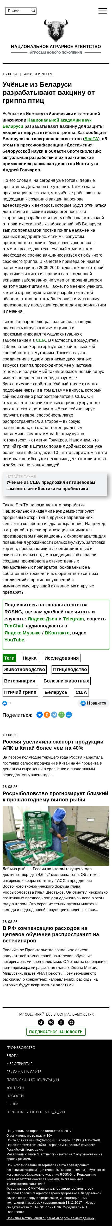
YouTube (14, 639)
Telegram (73, 618)
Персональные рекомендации (36, 1111)
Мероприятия (20, 1063)
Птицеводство (70, 669)
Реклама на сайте (24, 1071)
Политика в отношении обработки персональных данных (50, 1218)
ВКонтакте (57, 632)
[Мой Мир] (69, 715)
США (41, 340)
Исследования (62, 658)
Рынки (12, 1103)
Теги (9, 658)
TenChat (13, 625)
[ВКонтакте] (39, 715)
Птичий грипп (20, 692)
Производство (21, 1047)
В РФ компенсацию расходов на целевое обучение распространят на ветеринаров (51, 934)
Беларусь (56, 692)
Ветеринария (19, 681)
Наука (29, 658)
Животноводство (24, 669)
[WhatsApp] (61, 715)
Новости (15, 1095)
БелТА (91, 139)
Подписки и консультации (33, 1079)
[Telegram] (54, 715)
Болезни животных (66, 681)
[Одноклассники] (47, 715)
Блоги (12, 1055)
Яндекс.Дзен (42, 618)
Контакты (15, 1087)
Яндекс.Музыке (22, 632)
